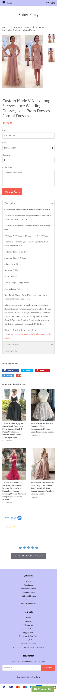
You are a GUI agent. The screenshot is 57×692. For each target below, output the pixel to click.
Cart (52, 2)
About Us (28, 621)
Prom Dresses (28, 585)
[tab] (28, 203)
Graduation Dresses (28, 603)
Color (4, 142)
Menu (9, 2)
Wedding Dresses (28, 592)
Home (4, 27)
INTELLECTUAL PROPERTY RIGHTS (28, 647)
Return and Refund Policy (28, 636)
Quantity (6, 155)
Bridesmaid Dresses (29, 596)
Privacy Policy (28, 640)
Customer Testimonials (28, 629)
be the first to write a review (28, 555)
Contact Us (28, 625)
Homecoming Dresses (28, 588)
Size (4, 130)
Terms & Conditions (28, 643)
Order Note (7, 167)
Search (28, 617)
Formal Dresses (28, 600)
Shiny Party (29, 14)
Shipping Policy (28, 632)
